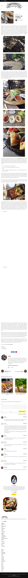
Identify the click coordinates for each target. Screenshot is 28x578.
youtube (6, 1)
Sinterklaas (3, 546)
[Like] (11, 352)
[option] (7, 387)
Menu (26, 5)
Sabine (9, 356)
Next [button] (26, 377)
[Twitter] (15, 352)
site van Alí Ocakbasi (10, 344)
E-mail (11, 411)
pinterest (4, 1)
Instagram (11, 367)
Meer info (14, 494)
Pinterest (12, 367)
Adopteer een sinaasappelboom (21, 393)
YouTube (8, 367)
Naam (2, 411)
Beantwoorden (25, 423)
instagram (3, 1)
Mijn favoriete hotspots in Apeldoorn (7, 393)
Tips (19, 14)
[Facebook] (13, 352)
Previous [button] (24, 377)
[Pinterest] (16, 352)
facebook (1, 1)
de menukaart (19, 158)
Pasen (2, 545)
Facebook (10, 367)
